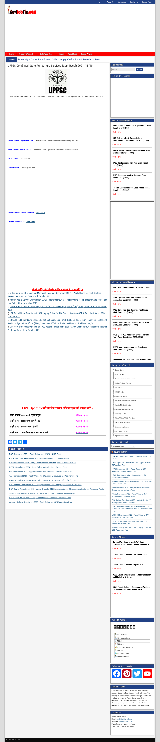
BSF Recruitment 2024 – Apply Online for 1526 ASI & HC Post (35, 454)
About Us (110, 2)
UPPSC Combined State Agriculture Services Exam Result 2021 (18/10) (51, 65)
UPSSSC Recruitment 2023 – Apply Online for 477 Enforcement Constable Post (42, 493)
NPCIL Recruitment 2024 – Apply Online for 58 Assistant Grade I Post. (38, 467)
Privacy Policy (147, 2)
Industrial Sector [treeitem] (121, 396)
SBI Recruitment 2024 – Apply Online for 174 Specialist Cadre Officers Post (40, 471)
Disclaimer (134, 2)
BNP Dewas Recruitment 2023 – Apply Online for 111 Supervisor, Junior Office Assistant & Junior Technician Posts (56, 489)
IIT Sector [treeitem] (118, 388)
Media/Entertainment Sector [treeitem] (125, 379)
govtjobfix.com (17, 448)
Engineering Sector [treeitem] (122, 427)
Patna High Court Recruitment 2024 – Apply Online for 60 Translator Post (39, 458)
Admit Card (72, 54)
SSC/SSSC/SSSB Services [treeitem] (125, 418)
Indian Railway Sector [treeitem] (123, 383)
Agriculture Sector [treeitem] (121, 436)
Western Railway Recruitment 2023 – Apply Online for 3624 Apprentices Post (40, 502)
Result (61, 54)
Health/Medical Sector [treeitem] (123, 405)
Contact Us (122, 2)
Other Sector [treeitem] (119, 370)
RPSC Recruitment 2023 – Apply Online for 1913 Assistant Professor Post (40, 498)
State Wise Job (46, 54)
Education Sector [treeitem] (121, 431)
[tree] (132, 403)
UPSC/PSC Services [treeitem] (122, 422)
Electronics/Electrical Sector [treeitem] (125, 401)
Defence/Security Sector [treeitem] (124, 409)
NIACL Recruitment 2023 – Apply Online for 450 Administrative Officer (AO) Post (42, 480)
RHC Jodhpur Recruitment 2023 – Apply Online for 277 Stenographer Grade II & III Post (45, 485)
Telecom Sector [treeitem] (120, 374)
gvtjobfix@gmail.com (124, 719)
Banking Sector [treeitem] (120, 414)
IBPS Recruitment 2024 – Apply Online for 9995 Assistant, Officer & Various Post (42, 463)
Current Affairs (86, 54)
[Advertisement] (80, 33)
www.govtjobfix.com (126, 721)
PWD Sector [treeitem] (119, 392)
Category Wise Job (25, 54)
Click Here (40, 213)
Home (100, 2)
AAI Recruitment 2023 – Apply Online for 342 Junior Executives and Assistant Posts (43, 476)
